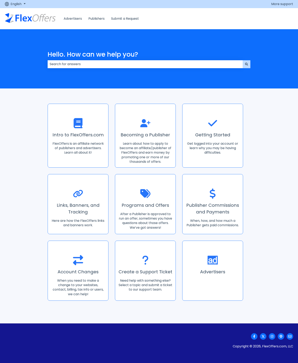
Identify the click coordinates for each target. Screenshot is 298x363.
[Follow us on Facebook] (254, 336)
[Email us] (290, 336)
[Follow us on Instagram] (272, 336)
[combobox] (145, 64)
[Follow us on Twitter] (263, 336)
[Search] (246, 64)
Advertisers (73, 18)
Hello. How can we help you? (93, 54)
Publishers (96, 18)
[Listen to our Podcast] (281, 336)
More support (282, 4)
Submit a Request (125, 18)
